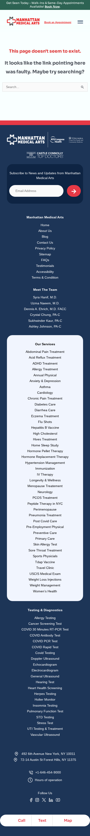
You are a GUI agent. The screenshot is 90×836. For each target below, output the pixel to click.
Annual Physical (45, 375)
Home (45, 225)
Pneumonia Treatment (45, 515)
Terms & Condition (45, 277)
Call (21, 820)
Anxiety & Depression (45, 381)
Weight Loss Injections (45, 579)
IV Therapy (45, 474)
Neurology (45, 492)
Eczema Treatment (45, 416)
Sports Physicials (45, 556)
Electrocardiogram (45, 670)
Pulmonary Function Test (45, 711)
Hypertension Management (45, 463)
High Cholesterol (45, 433)
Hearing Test (45, 682)
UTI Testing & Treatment (45, 728)
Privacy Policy (45, 248)
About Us (45, 231)
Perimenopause (45, 509)
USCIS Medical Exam (45, 574)
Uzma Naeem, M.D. (45, 303)
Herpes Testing (45, 694)
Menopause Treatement (45, 486)
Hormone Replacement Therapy (45, 457)
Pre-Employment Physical (45, 527)
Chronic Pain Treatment (45, 398)
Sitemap (45, 254)
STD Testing (45, 717)
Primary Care (45, 538)
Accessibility (45, 272)
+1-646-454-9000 (48, 772)
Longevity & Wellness (45, 480)
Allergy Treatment (45, 369)
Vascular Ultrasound (45, 734)
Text (42, 820)
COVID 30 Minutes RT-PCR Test (45, 629)
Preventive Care (45, 533)
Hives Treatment (45, 439)
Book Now (52, 7)
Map (68, 820)
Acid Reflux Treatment (45, 357)
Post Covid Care (45, 521)
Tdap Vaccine (45, 562)
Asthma (45, 387)
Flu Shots (45, 422)
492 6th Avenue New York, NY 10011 (48, 754)
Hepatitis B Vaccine (45, 427)
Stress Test (45, 723)
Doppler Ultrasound (45, 658)
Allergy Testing (45, 618)
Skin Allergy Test (45, 544)
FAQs (45, 260)
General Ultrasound (45, 676)
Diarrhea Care (45, 410)
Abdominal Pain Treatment (45, 352)
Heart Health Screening (45, 688)
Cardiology (45, 392)
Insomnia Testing (45, 705)
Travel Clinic (45, 568)
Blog (45, 236)
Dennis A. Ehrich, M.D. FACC (45, 309)
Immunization (45, 468)
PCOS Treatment (45, 497)
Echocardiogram (45, 664)
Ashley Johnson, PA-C (45, 326)
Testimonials (45, 266)
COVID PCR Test (45, 641)
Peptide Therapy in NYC (45, 503)
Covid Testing (45, 653)
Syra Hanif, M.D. (45, 297)
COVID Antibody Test (45, 635)
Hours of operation (48, 780)
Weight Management (45, 585)
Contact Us (45, 242)
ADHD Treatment (45, 363)
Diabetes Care (45, 404)
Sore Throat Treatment (45, 550)
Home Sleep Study (45, 445)
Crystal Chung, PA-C (45, 315)
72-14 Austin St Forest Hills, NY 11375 (48, 760)
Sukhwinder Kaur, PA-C (45, 320)
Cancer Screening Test (45, 623)
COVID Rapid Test (45, 647)
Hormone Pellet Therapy (45, 451)
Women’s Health (45, 591)
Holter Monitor (45, 699)
